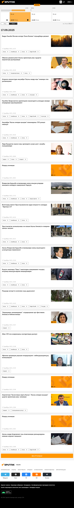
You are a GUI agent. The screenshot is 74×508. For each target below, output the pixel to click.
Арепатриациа (61, 469)
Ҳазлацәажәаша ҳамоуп (18, 410)
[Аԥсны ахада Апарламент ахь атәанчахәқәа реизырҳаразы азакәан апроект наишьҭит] (61, 439)
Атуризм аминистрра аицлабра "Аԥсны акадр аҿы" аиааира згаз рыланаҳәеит (25, 80)
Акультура (43, 116)
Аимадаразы (27, 485)
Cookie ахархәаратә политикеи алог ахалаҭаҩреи (15, 487)
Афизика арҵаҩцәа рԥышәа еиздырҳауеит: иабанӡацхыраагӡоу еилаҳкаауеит (25, 356)
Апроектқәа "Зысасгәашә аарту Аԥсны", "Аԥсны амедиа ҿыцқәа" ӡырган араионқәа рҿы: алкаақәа (25, 396)
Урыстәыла (21, 469)
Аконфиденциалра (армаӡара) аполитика (43, 485)
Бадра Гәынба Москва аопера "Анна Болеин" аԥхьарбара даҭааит (25, 36)
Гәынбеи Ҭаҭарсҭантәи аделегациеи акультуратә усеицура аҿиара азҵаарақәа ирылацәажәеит (26, 102)
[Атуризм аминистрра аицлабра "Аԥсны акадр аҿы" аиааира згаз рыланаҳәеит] (61, 84)
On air (12, 14)
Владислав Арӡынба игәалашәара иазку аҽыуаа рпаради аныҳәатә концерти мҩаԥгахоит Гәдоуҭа (22, 184)
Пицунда (43, 306)
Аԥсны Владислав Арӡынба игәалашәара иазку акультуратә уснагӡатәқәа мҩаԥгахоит (23, 249)
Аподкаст (21, 159)
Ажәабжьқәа (14, 51)
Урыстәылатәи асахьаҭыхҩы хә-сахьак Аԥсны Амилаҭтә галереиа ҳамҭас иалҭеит (25, 227)
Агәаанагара (38, 469)
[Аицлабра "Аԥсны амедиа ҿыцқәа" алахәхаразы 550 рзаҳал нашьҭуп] (61, 127)
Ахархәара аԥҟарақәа (17, 485)
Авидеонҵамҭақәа (15, 73)
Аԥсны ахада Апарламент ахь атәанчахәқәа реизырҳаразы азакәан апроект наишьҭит (23, 435)
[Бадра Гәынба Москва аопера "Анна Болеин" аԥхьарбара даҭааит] (61, 41)
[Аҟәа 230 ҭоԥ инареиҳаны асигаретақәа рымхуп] (61, 339)
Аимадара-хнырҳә (35, 487)
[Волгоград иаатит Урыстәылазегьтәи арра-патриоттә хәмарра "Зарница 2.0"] (61, 209)
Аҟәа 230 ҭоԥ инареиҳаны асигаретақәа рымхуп (19, 334)
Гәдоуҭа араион (33, 198)
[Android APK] (6, 492)
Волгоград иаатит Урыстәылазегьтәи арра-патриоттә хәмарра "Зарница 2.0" (24, 206)
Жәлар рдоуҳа (49, 469)
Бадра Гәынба (33, 51)
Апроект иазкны (5, 485)
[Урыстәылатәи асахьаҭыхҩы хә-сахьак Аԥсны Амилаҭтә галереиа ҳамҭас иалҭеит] (61, 231)
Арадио (4, 159)
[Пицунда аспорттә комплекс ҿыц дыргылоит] (61, 296)
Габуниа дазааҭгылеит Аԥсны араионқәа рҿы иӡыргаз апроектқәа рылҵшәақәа (21, 59)
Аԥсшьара (32, 94)
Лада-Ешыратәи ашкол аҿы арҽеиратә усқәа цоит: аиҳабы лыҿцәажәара (23, 145)
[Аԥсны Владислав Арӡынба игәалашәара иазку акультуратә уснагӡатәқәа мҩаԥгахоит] (61, 253)
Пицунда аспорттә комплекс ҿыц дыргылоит (18, 291)
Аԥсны (4, 51)
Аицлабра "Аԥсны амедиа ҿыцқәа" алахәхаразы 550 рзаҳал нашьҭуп (23, 123)
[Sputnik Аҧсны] (9, 3)
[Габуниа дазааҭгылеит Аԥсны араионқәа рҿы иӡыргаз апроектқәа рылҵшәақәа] (61, 62)
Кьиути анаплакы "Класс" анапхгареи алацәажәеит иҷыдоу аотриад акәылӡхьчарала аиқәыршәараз (23, 270)
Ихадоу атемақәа (8, 165)
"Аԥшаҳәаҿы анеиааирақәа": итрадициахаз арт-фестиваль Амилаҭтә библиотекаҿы (23, 313)
